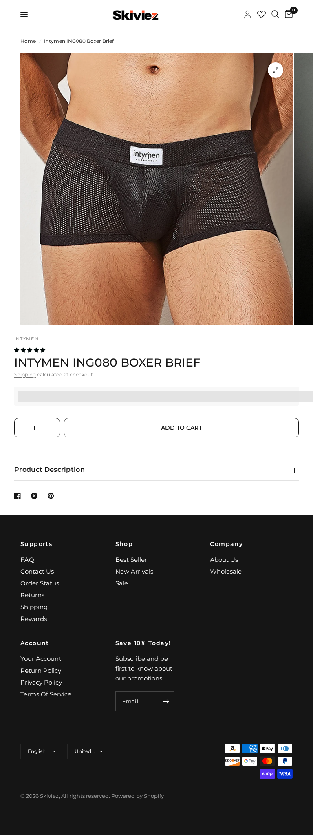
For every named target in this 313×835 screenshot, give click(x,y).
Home (28, 41)
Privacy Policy (41, 682)
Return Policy (40, 670)
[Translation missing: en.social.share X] (36, 496)
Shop (124, 544)
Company (226, 544)
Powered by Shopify (137, 796)
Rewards (33, 619)
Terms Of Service (45, 694)
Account (34, 643)
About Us (224, 559)
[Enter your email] (166, 701)
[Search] (275, 14)
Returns (32, 595)
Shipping (25, 374)
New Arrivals (134, 571)
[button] (30, 350)
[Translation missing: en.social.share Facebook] (19, 496)
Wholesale (226, 571)
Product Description (49, 469)
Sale (121, 583)
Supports (36, 544)
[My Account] (247, 14)
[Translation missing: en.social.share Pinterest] (52, 496)
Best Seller (131, 559)
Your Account (40, 659)
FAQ (27, 559)
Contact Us (37, 571)
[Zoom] (275, 70)
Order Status (39, 583)
